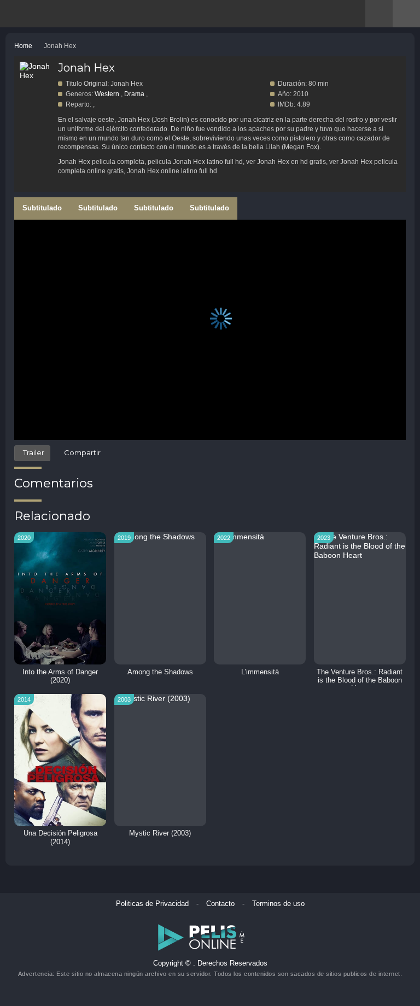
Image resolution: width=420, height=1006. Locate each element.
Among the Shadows (160, 672)
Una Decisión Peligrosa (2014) (60, 837)
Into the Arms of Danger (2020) (60, 676)
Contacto (220, 904)
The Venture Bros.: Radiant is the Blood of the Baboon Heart (359, 680)
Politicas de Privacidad (152, 904)
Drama (134, 94)
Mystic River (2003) (160, 833)
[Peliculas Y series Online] (47, 15)
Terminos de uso (278, 904)
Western (107, 94)
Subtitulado (42, 208)
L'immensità (260, 672)
